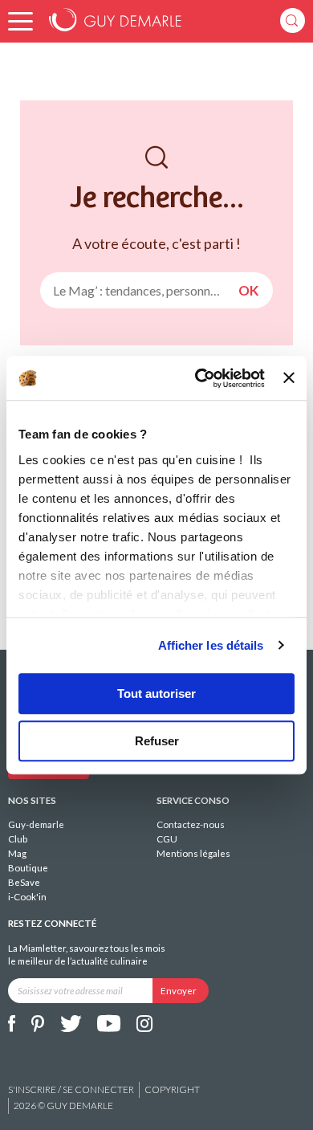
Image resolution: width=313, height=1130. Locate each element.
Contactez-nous (190, 824)
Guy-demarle (36, 824)
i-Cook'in (27, 896)
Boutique (28, 868)
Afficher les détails (211, 645)
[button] (20, 21)
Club (17, 839)
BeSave (24, 882)
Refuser (157, 741)
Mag (17, 853)
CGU (166, 839)
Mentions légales (193, 853)
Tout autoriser (156, 693)
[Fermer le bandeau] (289, 378)
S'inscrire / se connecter (71, 1089)
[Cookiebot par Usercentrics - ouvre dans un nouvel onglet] (199, 378)
